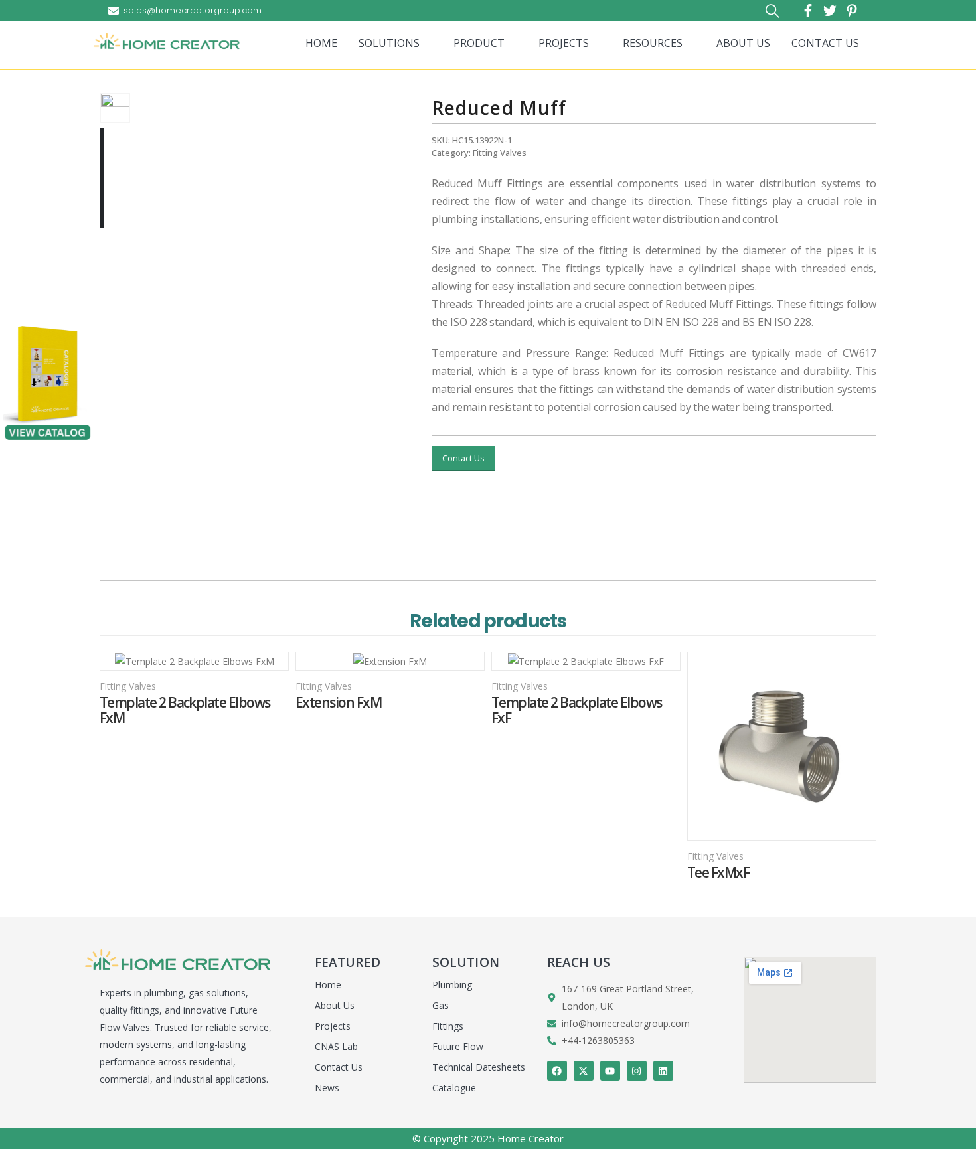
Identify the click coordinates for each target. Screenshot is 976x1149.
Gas (440, 1005)
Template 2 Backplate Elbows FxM (185, 710)
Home (328, 984)
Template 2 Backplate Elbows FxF (576, 710)
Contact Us (463, 458)
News (327, 1087)
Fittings (447, 1026)
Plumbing (452, 984)
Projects (333, 1026)
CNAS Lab (336, 1046)
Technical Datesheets (478, 1067)
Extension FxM (338, 702)
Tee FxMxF (718, 872)
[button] (772, 11)
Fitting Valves (500, 153)
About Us (335, 1005)
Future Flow (457, 1046)
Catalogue (454, 1087)
